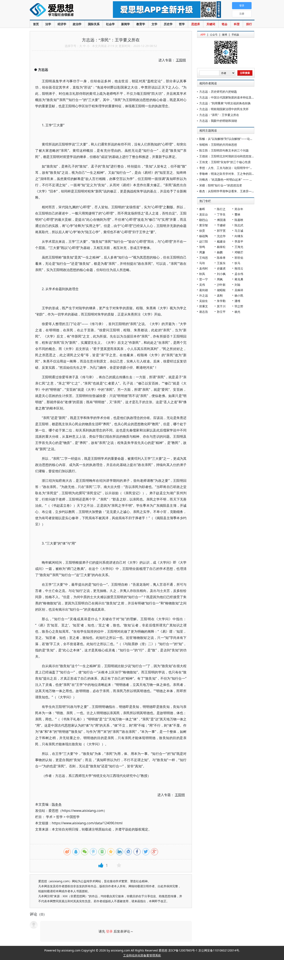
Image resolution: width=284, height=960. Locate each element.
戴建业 (221, 241)
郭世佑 (239, 258)
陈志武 (239, 225)
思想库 (195, 24)
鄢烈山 (203, 220)
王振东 (221, 263)
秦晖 (202, 209)
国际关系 (94, 24)
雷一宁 (203, 279)
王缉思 (203, 258)
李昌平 (239, 241)
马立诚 (239, 231)
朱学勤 (221, 301)
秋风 (202, 274)
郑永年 (239, 209)
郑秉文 (203, 306)
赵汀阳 (203, 241)
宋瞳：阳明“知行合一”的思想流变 (220, 185)
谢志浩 (203, 312)
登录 (109, 931)
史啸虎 (221, 268)
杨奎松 (221, 247)
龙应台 (203, 214)
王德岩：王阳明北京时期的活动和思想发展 (226, 156)
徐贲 (202, 231)
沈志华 (221, 236)
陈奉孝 (221, 258)
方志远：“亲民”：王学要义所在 (219, 115)
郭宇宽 (221, 231)
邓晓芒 (239, 252)
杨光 (237, 312)
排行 (249, 24)
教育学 (140, 24)
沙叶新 (221, 285)
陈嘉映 (239, 220)
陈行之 (221, 209)
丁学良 (221, 214)
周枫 (220, 279)
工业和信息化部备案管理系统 (142, 955)
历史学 (168, 24)
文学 (154, 24)
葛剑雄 (203, 290)
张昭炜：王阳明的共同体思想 (218, 145)
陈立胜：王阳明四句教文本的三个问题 (224, 150)
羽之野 (239, 306)
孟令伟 (239, 274)
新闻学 (125, 24)
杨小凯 (239, 295)
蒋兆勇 (239, 279)
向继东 (239, 236)
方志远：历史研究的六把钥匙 (218, 92)
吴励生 (203, 301)
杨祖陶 (203, 236)
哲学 (182, 24)
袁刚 (220, 295)
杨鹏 (220, 252)
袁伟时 (203, 268)
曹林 (237, 214)
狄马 (237, 263)
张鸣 (202, 247)
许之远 (203, 295)
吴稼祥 (239, 290)
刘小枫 (221, 274)
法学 (48, 24)
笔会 (224, 24)
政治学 (77, 24)
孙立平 (221, 312)
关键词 (210, 24)
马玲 (202, 263)
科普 (237, 24)
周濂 (202, 252)
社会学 (110, 24)
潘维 (237, 301)
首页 (36, 24)
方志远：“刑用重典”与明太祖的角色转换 (225, 103)
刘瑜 (237, 285)
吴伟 (202, 285)
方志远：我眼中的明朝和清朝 (218, 121)
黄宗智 (203, 225)
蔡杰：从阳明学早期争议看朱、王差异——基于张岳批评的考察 (240, 191)
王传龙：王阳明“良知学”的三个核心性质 (225, 162)
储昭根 (221, 290)
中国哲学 (73, 817)
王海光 (239, 247)
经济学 (62, 24)
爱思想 (63, 10)
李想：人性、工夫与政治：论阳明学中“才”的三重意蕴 (233, 168)
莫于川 (221, 306)
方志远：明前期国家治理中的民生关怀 (224, 109)
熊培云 (239, 268)
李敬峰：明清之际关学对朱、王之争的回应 (226, 174)
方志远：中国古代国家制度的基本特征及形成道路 (231, 97)
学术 (49, 817)
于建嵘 (221, 225)
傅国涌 (221, 220)
